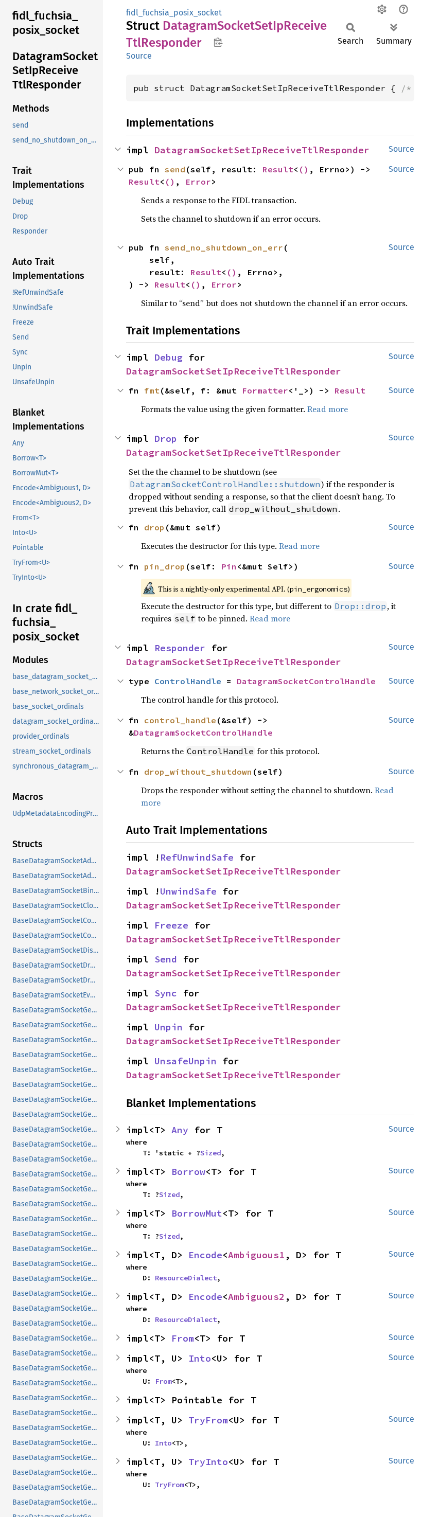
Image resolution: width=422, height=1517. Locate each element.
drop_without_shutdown (198, 771)
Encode (205, 1255)
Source (139, 56)
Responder (179, 648)
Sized (210, 1152)
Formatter (265, 390)
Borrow (188, 1171)
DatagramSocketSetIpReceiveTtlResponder (262, 150)
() (303, 169)
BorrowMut (196, 1213)
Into (199, 1358)
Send (165, 959)
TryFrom (208, 1420)
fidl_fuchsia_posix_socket (174, 12)
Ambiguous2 (256, 1296)
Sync (165, 993)
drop (154, 527)
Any (179, 1130)
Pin (229, 566)
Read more (327, 409)
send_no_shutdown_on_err (224, 247)
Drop (165, 438)
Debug (168, 357)
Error (198, 181)
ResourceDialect (186, 1277)
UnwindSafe (188, 891)
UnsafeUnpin (185, 1061)
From (182, 1338)
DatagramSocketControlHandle (306, 681)
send (175, 169)
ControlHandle (187, 681)
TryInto (208, 1462)
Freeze (171, 925)
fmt (152, 390)
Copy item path (217, 42)
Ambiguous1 (256, 1255)
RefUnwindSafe (197, 857)
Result (277, 169)
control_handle (180, 720)
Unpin (168, 1027)
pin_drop (164, 566)
